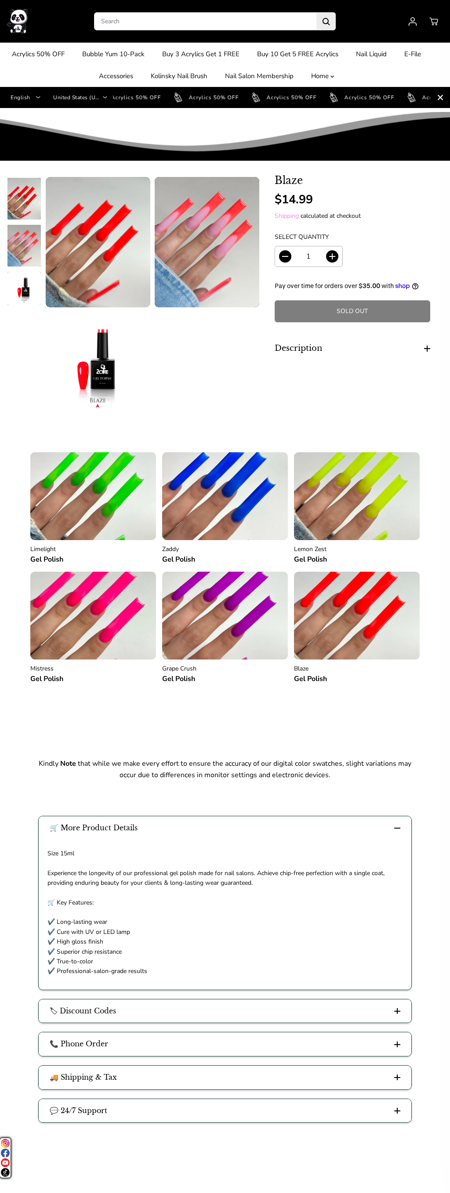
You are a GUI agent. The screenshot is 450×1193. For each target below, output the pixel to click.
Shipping (287, 216)
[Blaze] (357, 616)
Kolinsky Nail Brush (179, 76)
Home (320, 76)
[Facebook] (5, 1153)
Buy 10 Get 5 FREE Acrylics (297, 54)
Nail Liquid (371, 54)
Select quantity (302, 237)
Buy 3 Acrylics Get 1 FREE (201, 54)
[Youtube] (5, 1162)
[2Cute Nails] (18, 21)
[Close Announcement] (440, 97)
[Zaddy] (225, 496)
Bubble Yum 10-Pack (113, 54)
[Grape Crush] (225, 616)
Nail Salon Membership (259, 76)
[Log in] (412, 21)
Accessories (116, 76)
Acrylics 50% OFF (38, 54)
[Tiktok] (5, 1172)
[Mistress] (93, 616)
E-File (412, 54)
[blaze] (98, 242)
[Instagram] (5, 1143)
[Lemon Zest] (357, 496)
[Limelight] (93, 496)
